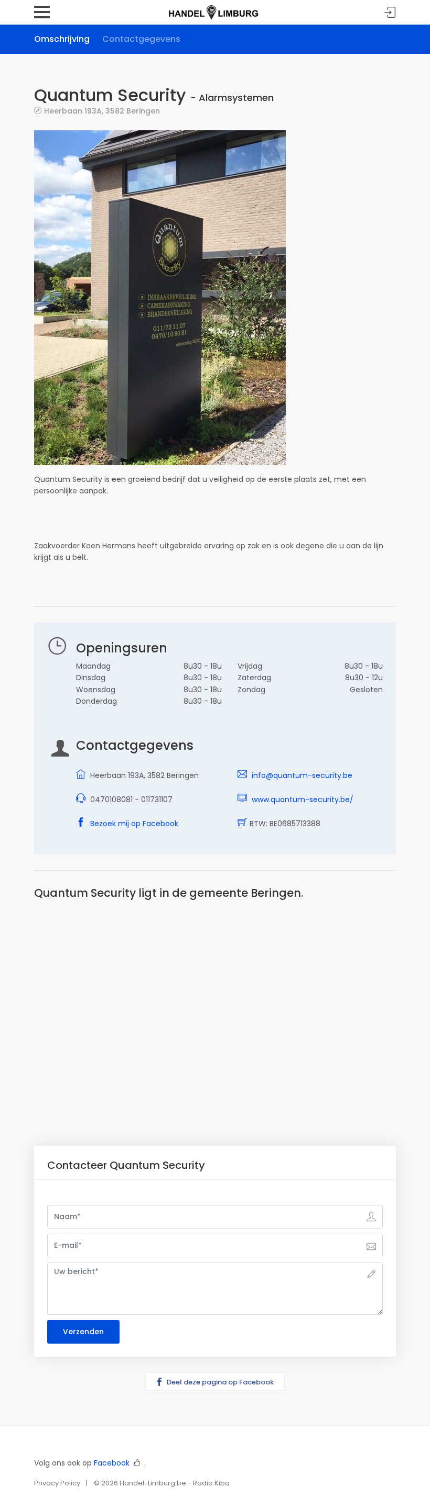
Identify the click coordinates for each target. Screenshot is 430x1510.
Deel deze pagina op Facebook (219, 1382)
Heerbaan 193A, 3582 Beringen (102, 111)
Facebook (112, 1463)
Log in (390, 13)
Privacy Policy (57, 1483)
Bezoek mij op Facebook (134, 823)
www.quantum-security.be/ (302, 799)
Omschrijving (62, 39)
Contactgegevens (141, 39)
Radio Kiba (211, 1483)
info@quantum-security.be (302, 775)
